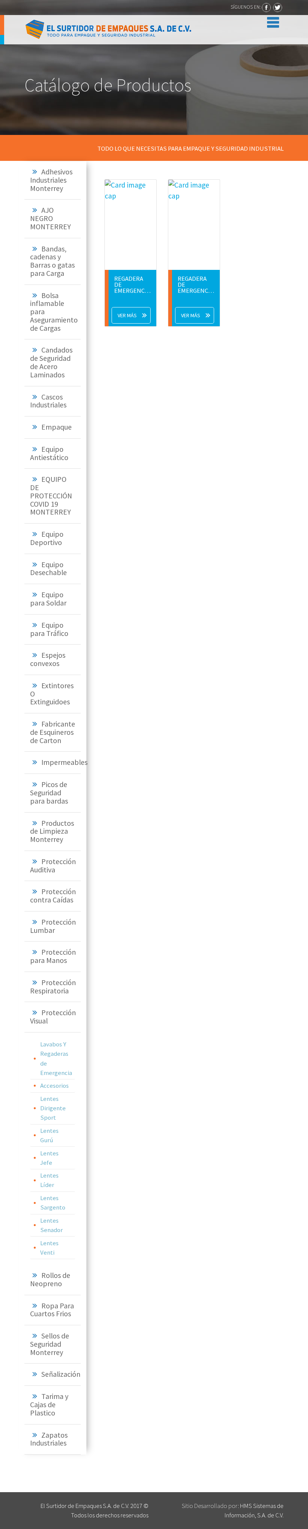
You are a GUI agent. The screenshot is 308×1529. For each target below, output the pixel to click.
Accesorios (54, 1085)
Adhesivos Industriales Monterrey (51, 180)
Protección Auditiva (53, 865)
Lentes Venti (49, 1248)
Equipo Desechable (48, 568)
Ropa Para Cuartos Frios (52, 1310)
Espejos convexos (47, 659)
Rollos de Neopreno (50, 1279)
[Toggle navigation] (271, 21)
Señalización (60, 1374)
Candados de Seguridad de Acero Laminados (51, 362)
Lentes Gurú (49, 1135)
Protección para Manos (53, 956)
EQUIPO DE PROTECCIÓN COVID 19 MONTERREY (51, 495)
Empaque (56, 426)
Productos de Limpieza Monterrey (52, 831)
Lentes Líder (49, 1180)
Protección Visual (53, 1016)
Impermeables (64, 762)
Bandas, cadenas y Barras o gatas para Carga (52, 261)
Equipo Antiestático (49, 453)
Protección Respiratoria (53, 986)
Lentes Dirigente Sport (53, 1108)
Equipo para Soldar (48, 598)
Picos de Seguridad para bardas (49, 792)
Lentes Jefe (49, 1158)
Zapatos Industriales (49, 1439)
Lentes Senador (51, 1225)
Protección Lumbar (53, 926)
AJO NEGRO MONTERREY (50, 218)
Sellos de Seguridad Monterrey (49, 1344)
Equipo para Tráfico (49, 629)
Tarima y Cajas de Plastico (49, 1404)
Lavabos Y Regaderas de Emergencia (56, 1058)
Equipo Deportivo (46, 538)
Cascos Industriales (48, 401)
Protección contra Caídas (53, 895)
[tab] (52, 180)
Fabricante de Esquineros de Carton (52, 732)
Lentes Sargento (52, 1202)
